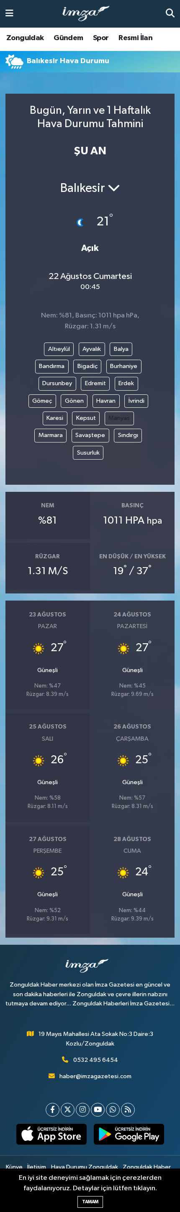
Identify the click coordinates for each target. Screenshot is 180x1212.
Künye (14, 1167)
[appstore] (51, 1136)
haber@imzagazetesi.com (95, 1076)
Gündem (68, 38)
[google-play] (129, 1136)
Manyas (119, 418)
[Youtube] (98, 1110)
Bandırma (51, 366)
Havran (106, 401)
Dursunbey (57, 383)
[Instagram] (83, 1110)
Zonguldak (25, 38)
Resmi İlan (135, 38)
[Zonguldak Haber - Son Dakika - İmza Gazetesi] (89, 14)
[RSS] (128, 1110)
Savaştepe (90, 435)
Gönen (74, 401)
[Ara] (170, 13)
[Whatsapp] (113, 1110)
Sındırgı (128, 435)
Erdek (126, 383)
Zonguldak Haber (147, 1167)
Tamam (90, 1201)
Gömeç (42, 401)
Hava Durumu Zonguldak (84, 1167)
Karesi (54, 418)
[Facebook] (52, 1110)
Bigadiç (87, 366)
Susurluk (88, 453)
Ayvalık (91, 349)
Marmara (51, 435)
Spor (101, 38)
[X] (68, 1110)
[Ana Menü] (9, 13)
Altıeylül (59, 349)
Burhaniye (123, 366)
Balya (121, 349)
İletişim (36, 1167)
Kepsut (86, 418)
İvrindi (136, 401)
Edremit (95, 383)
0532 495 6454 (95, 1060)
